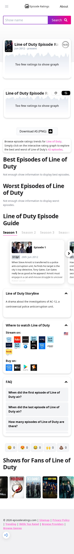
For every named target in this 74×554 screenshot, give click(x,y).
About (64, 6)
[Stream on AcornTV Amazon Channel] (10, 346)
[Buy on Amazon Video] (10, 367)
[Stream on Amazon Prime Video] (10, 339)
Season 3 (47, 232)
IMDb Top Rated (29, 524)
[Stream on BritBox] (51, 339)
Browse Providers (53, 524)
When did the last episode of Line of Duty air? (33, 409)
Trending (10, 524)
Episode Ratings (39, 6)
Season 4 (66, 232)
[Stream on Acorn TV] (43, 339)
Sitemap (44, 520)
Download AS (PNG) (33, 131)
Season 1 (10, 232)
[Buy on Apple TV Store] (18, 367)
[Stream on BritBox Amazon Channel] (18, 346)
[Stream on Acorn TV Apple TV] (35, 346)
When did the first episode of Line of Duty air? (34, 395)
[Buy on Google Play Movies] (26, 367)
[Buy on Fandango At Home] (35, 367)
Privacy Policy (61, 520)
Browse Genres (12, 528)
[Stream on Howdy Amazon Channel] (10, 352)
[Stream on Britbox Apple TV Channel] (35, 339)
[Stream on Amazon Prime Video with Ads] (43, 346)
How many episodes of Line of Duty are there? (36, 424)
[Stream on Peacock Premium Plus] (51, 346)
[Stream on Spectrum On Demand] (26, 346)
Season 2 (29, 232)
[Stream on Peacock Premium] (26, 339)
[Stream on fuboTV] (18, 339)
